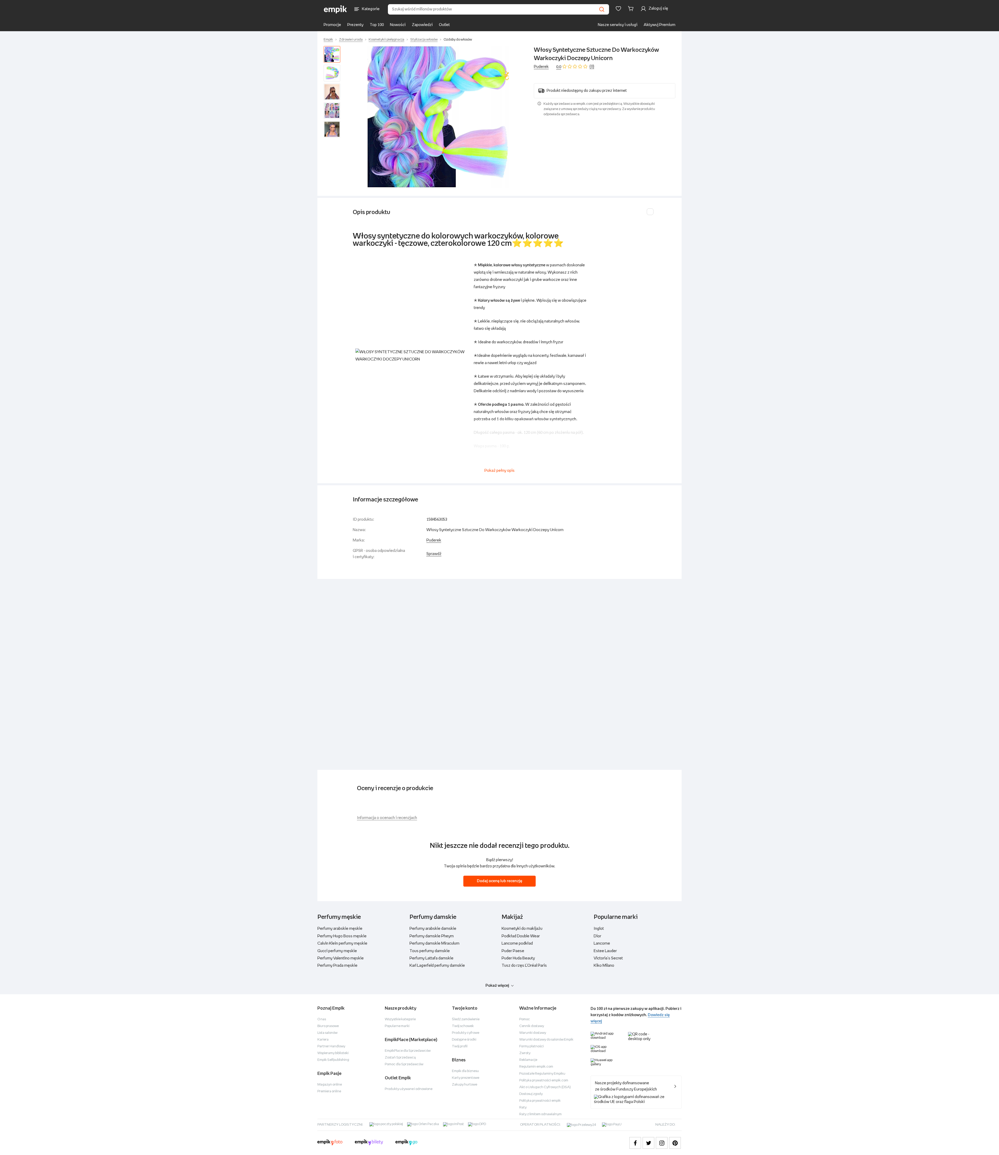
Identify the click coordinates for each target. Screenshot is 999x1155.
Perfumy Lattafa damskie (431, 958)
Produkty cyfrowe (465, 1033)
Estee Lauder (605, 951)
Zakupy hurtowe (464, 1084)
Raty (523, 1107)
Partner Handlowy (331, 1046)
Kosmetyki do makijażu (522, 929)
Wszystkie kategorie (400, 1019)
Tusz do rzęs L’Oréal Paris (524, 965)
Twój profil (460, 1046)
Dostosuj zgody (531, 1094)
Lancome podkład (517, 943)
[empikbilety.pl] (369, 1143)
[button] (438, 117)
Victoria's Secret (608, 958)
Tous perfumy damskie (429, 951)
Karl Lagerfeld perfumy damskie (437, 965)
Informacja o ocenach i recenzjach (387, 818)
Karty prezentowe (465, 1078)
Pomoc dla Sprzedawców (404, 1064)
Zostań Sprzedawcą (400, 1057)
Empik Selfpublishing (333, 1060)
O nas (321, 1019)
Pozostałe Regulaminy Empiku (542, 1073)
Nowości (398, 25)
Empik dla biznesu (465, 1071)
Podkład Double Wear (521, 936)
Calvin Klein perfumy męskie (342, 943)
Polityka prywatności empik (540, 1100)
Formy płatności (531, 1046)
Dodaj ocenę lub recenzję (499, 881)
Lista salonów (327, 1033)
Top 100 (377, 25)
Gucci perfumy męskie (337, 951)
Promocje (332, 25)
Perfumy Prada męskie (337, 965)
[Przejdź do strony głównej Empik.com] (335, 9)
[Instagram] (662, 1143)
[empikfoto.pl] (329, 1143)
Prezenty (355, 25)
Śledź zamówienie (465, 1019)
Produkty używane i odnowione (408, 1089)
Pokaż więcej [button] (497, 986)
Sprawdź (433, 554)
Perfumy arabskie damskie (432, 929)
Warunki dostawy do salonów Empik (546, 1039)
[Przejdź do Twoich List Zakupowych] (618, 8)
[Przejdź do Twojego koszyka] (632, 8)
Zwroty (524, 1053)
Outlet (444, 25)
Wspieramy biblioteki (333, 1053)
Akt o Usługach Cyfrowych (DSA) (545, 1087)
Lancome (602, 943)
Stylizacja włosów (424, 39)
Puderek (541, 67)
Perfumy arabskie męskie (339, 929)
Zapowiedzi (422, 25)
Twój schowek (463, 1026)
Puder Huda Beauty (518, 958)
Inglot (599, 929)
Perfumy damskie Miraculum (434, 943)
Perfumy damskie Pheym (431, 936)
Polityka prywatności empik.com (543, 1080)
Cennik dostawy (531, 1026)
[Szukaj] (602, 9)
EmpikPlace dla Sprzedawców (408, 1051)
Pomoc (524, 1019)
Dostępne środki (464, 1039)
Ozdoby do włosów (458, 39)
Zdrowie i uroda (351, 39)
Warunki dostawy (532, 1033)
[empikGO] (406, 1143)
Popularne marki (397, 1026)
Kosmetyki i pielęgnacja (386, 39)
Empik (328, 39)
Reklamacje (528, 1060)
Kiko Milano (604, 965)
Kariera (323, 1039)
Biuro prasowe (328, 1026)
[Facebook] (635, 1143)
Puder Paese (513, 951)
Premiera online (329, 1091)
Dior (597, 936)
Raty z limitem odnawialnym (540, 1114)
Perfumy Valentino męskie (340, 958)
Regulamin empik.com (536, 1066)
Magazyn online (329, 1084)
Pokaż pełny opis (499, 471)
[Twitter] (648, 1143)
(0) (592, 66)
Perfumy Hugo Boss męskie (342, 936)
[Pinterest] (675, 1143)
